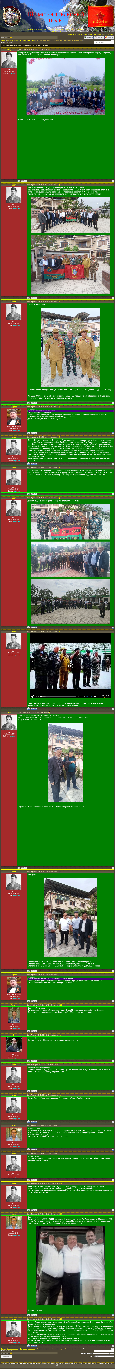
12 (61, 1005)
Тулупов (14, 407)
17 (59, 1153)
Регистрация (53, 31)
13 (60, 1035)
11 (59, 975)
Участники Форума (95, 34)
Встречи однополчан (27, 40)
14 (60, 1065)
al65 (13, 1035)
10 (59, 871)
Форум (3, 40)
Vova (13, 1125)
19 (61, 1214)
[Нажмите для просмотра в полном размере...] (66, 114)
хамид (9, 50)
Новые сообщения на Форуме (78, 34)
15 (60, 1095)
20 (61, 1319)
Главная (30, 29)
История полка (12, 40)
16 (59, 1125)
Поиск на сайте (108, 34)
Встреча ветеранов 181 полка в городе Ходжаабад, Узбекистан (59, 40)
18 (61, 1184)
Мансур (14, 1005)
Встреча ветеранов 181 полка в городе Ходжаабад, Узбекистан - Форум (58, 29)
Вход (60, 31)
